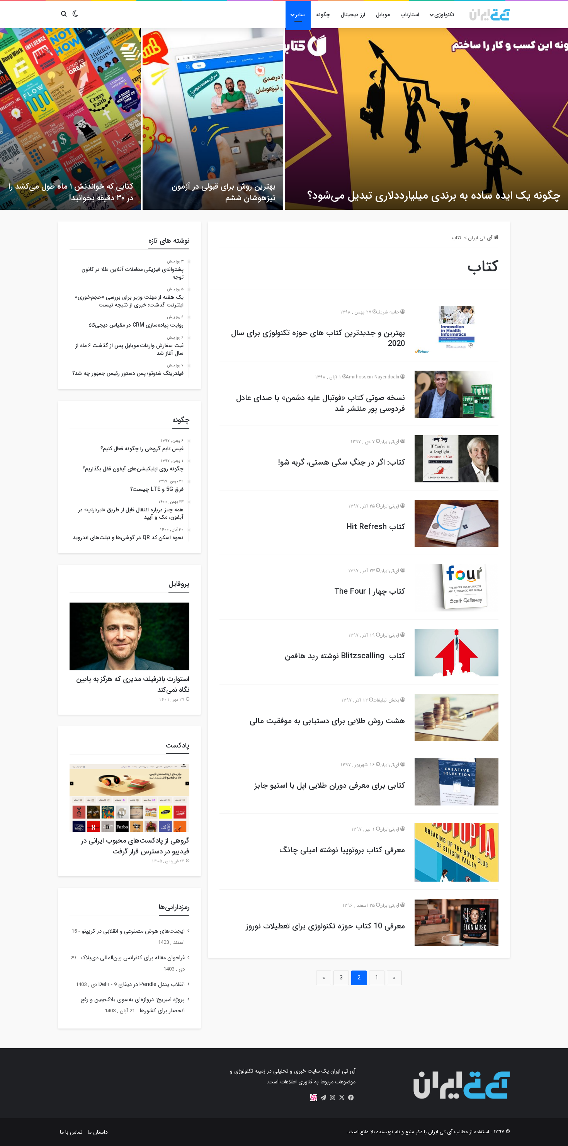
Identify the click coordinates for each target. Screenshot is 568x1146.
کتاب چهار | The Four (369, 592)
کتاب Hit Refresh (376, 527)
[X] (341, 1097)
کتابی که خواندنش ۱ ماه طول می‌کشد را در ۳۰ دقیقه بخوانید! (71, 192)
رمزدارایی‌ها (174, 907)
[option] (284, 119)
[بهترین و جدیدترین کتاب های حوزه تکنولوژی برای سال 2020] (456, 329)
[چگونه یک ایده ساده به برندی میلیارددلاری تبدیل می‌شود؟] (426, 119)
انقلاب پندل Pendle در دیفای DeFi (142, 984)
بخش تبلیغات (385, 700)
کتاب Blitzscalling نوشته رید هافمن (345, 656)
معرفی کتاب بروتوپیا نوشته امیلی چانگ (342, 850)
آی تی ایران (481, 238)
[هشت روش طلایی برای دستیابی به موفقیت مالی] (456, 717)
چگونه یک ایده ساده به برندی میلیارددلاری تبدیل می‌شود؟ (433, 195)
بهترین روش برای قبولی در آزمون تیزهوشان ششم (223, 192)
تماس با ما (71, 1132)
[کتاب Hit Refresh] (456, 523)
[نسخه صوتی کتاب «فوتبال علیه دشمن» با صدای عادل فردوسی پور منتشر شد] (456, 394)
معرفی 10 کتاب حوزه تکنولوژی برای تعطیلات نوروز (325, 926)
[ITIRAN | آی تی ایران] (489, 14)
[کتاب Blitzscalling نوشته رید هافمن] (456, 652)
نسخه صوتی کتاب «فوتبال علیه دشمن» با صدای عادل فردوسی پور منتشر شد (320, 403)
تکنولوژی (444, 14)
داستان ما (98, 1132)
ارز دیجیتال (353, 14)
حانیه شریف (387, 312)
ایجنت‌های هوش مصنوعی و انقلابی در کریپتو (133, 931)
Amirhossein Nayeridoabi (372, 377)
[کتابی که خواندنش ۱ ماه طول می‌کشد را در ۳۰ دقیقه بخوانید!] (70, 119)
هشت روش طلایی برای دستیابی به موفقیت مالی (327, 721)
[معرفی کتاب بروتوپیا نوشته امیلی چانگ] (456, 852)
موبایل (383, 14)
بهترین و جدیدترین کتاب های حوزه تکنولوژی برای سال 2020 (318, 338)
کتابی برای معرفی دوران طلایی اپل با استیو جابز (329, 786)
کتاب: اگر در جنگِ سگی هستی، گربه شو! (341, 462)
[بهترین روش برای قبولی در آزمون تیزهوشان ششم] (213, 119)
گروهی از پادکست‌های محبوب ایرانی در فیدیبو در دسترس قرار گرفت (135, 846)
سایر (300, 14)
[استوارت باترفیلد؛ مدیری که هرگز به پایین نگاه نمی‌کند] (129, 636)
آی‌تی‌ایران (389, 441)
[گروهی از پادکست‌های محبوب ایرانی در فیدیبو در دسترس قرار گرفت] (129, 798)
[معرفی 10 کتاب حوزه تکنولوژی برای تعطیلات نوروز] (456, 922)
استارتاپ (410, 14)
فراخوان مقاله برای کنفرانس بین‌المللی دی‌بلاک (132, 958)
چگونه (323, 14)
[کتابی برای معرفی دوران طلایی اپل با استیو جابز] (456, 781)
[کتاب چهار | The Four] (456, 587)
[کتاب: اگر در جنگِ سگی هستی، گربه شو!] (456, 458)
